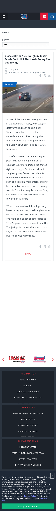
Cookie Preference (28, 425)
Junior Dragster (28, 447)
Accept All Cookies (28, 506)
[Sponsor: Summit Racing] (18, 359)
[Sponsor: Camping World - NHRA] (41, 359)
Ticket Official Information (28, 397)
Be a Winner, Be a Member (28, 465)
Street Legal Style (28, 459)
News (10, 84)
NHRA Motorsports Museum (28, 413)
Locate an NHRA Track (28, 391)
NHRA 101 (28, 385)
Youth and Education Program (28, 453)
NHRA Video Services (28, 431)
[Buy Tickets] (44, 16)
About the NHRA (28, 379)
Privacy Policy (30, 496)
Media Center (28, 419)
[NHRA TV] (52, 16)
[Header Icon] (4, 16)
